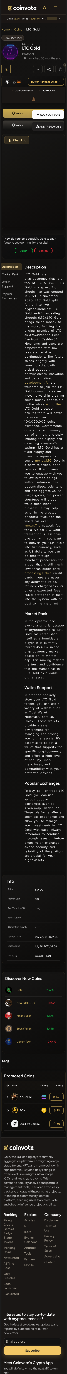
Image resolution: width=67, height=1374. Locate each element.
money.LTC (43, 460)
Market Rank (10, 274)
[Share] (49, 69)
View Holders (48, 90)
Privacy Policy (49, 1238)
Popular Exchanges (9, 296)
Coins (18, 29)
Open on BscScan (24, 90)
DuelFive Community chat (35, 1123)
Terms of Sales (50, 1248)
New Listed (11, 1258)
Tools (27, 1253)
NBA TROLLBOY (26, 1002)
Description (10, 266)
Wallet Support (7, 284)
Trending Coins (10, 1250)
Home (5, 29)
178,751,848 (35, 18)
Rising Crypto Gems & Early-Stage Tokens (9, 1231)
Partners (30, 1259)
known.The (32, 525)
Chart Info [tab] (19, 140)
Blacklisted (11, 1294)
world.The (53, 404)
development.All (36, 382)
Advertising (52, 1256)
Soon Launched (10, 1286)
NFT (26, 1226)
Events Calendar (30, 1240)
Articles (29, 1220)
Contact (49, 1262)
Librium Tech (24, 1041)
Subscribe (32, 1350)
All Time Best (9, 1266)
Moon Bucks (24, 1015)
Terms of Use (50, 1228)
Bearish (43, 250)
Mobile (29, 1265)
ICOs (27, 1232)
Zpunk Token (24, 1028)
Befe (20, 989)
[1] (60, 69)
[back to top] (56, 1366)
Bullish (23, 250)
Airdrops (30, 1248)
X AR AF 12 (25, 1096)
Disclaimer (51, 1220)
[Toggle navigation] (55, 8)
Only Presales (9, 1276)
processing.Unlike (38, 573)
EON (22, 1110)
